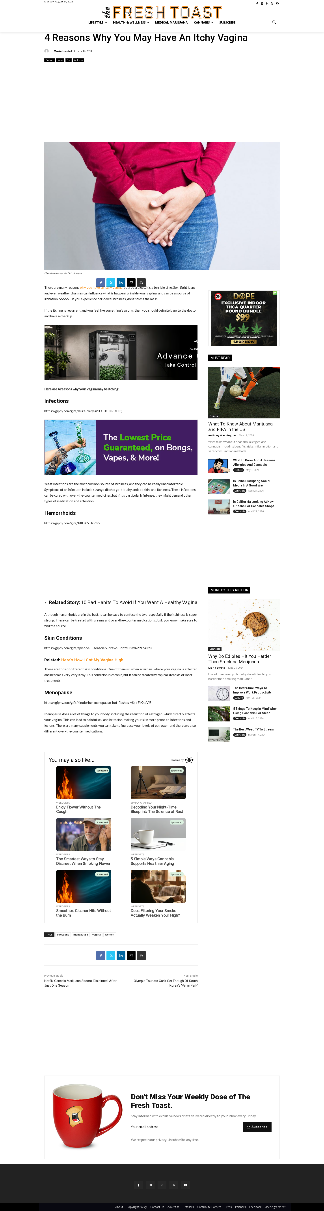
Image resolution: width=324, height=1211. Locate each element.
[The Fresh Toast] (162, 12)
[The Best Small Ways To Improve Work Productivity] (219, 693)
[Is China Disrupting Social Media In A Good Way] (219, 486)
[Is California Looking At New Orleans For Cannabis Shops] (219, 506)
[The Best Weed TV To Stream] (219, 734)
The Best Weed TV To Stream (253, 729)
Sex (68, 60)
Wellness (78, 60)
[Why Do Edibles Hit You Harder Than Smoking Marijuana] (244, 625)
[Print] (141, 282)
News (60, 60)
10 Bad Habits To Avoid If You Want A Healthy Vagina (139, 602)
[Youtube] (185, 1185)
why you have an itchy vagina (101, 287)
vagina (96, 934)
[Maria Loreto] (47, 51)
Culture (50, 60)
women (109, 934)
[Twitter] (110, 282)
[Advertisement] (162, 102)
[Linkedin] (121, 282)
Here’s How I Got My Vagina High (92, 659)
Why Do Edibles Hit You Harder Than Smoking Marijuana (239, 659)
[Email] (131, 282)
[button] (274, 22)
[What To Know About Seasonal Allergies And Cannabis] (219, 465)
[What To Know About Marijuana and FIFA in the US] (244, 392)
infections (63, 934)
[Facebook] (100, 282)
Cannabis (240, 490)
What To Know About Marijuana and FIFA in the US (240, 426)
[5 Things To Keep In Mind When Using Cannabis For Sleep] (219, 713)
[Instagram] (150, 1185)
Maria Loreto (62, 51)
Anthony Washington (222, 435)
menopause (80, 934)
